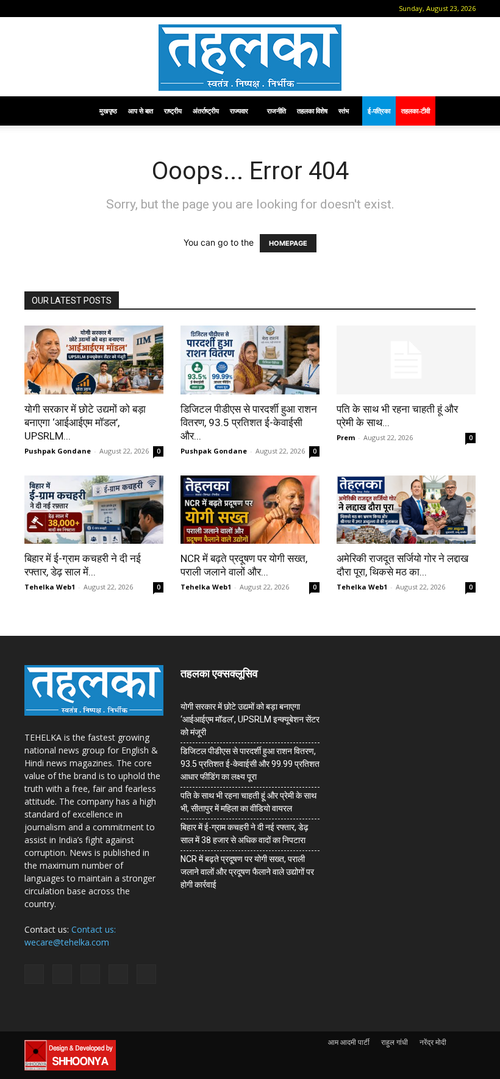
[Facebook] (52, 8)
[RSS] (92, 8)
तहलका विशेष (312, 110)
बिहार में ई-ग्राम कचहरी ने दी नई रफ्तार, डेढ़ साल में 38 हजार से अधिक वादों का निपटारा (244, 833)
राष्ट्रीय (173, 110)
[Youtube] (132, 8)
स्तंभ (343, 110)
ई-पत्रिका (379, 110)
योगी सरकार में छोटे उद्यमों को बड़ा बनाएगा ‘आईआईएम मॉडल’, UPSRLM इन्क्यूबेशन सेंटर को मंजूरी (250, 719)
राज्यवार (239, 110)
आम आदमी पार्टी (349, 1042)
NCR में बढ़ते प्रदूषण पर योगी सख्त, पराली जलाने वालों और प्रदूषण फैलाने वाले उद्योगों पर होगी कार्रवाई (247, 871)
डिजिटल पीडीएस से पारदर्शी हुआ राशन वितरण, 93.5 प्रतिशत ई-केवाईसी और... (248, 422)
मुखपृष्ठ (108, 110)
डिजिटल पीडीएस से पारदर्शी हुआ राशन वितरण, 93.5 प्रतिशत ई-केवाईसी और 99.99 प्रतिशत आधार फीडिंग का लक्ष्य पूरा (250, 764)
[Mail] (72, 8)
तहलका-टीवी (415, 110)
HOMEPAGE (288, 243)
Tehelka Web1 (49, 586)
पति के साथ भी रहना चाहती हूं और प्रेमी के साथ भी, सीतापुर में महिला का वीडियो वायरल (248, 802)
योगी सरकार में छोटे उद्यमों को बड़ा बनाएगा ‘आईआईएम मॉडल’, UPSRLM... (85, 422)
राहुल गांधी (394, 1042)
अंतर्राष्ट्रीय (206, 110)
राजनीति (276, 110)
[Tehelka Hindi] (250, 57)
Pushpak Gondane (57, 450)
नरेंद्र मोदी (433, 1042)
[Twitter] (112, 8)
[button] (33, 8)
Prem (346, 437)
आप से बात (140, 110)
